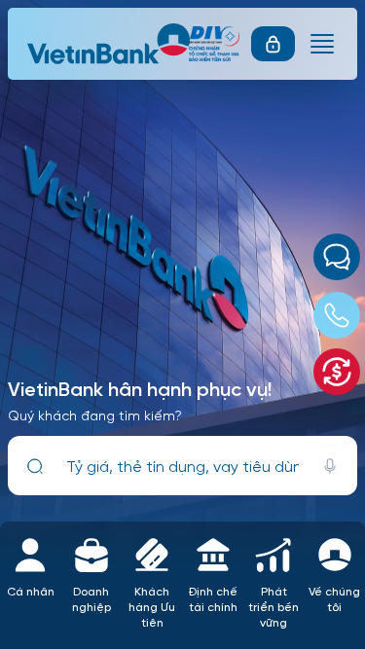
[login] (273, 43)
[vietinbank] (110, 43)
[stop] (330, 465)
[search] (35, 465)
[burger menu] (322, 43)
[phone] (336, 315)
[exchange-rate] (336, 371)
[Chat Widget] (336, 257)
